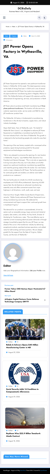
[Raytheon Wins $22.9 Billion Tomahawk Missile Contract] (25, 418)
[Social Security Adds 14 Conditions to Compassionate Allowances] (25, 374)
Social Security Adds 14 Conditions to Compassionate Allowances (22, 390)
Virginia (14, 36)
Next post (8, 296)
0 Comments (9, 40)
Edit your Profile (36, 270)
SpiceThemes (43, 470)
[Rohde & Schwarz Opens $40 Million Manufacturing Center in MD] (25, 329)
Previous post (9, 285)
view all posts (8, 275)
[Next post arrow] (44, 300)
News (6, 36)
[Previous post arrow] (44, 288)
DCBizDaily (24, 8)
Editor (25, 36)
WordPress (23, 470)
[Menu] (4, 17)
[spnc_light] (44, 17)
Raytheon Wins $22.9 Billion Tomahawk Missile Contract (23, 434)
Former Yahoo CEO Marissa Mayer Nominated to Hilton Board (25, 290)
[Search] (39, 17)
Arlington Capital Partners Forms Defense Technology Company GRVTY (22, 300)
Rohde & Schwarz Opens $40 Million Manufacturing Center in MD (22, 346)
